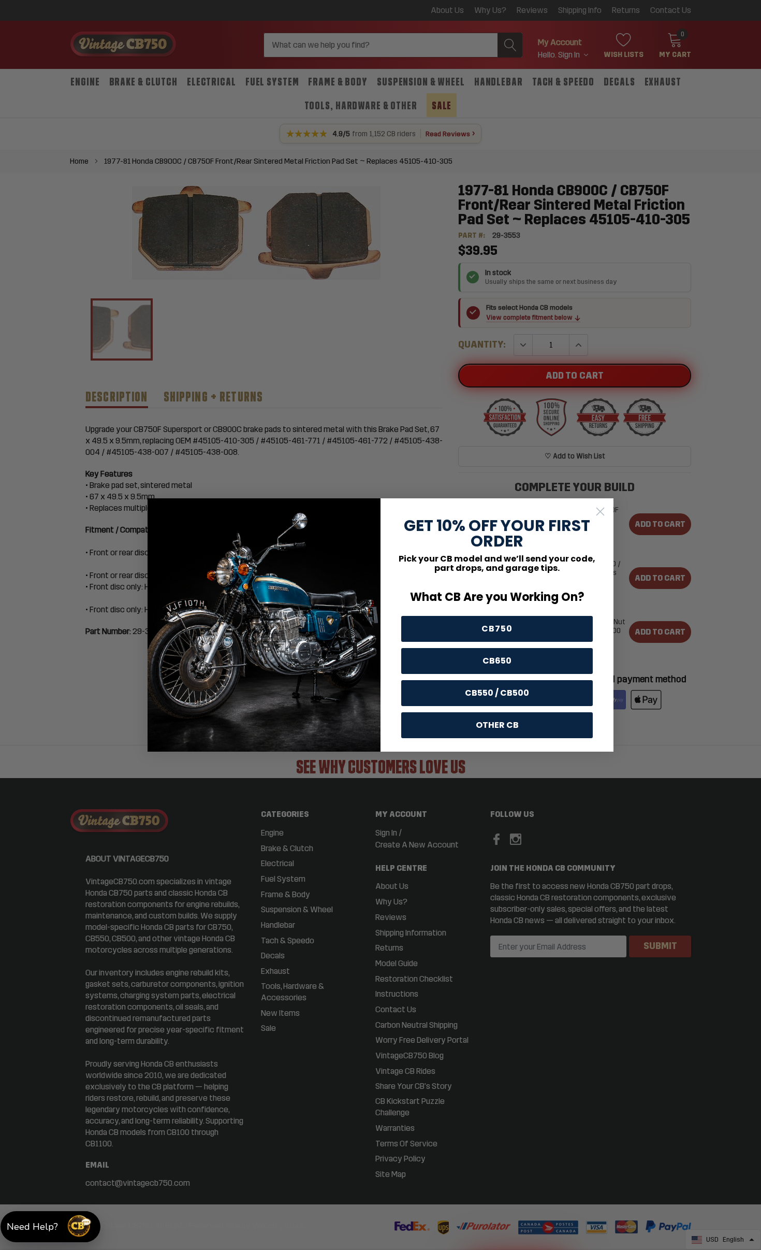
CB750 (497, 629)
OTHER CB (497, 725)
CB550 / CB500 (497, 693)
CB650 (496, 661)
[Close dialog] (600, 511)
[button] (50, 1226)
